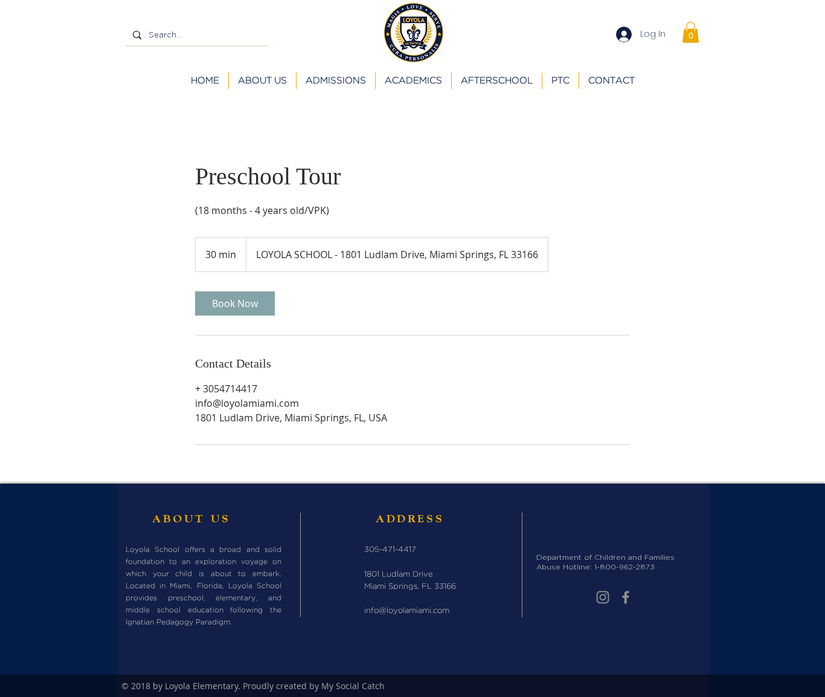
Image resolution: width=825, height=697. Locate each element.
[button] (690, 32)
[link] (235, 303)
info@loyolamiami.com (406, 611)
